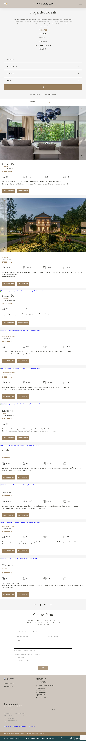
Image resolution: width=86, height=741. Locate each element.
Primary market (43, 45)
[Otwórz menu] (80, 3)
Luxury (43, 38)
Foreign (43, 49)
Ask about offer (8, 191)
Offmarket (43, 41)
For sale (43, 30)
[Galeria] (82, 155)
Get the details (23, 191)
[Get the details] (43, 133)
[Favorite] (82, 108)
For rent (43, 34)
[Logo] (43, 3)
